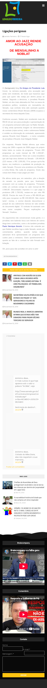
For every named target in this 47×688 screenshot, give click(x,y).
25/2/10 (18, 410)
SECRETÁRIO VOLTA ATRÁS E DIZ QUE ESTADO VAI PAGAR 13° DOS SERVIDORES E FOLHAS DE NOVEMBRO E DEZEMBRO (28, 299)
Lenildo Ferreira (10, 36)
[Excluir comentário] (22, 410)
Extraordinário (10, 256)
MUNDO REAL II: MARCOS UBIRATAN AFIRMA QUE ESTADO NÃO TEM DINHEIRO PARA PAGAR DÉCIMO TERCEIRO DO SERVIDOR (28, 316)
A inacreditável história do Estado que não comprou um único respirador (27, 498)
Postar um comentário (15, 467)
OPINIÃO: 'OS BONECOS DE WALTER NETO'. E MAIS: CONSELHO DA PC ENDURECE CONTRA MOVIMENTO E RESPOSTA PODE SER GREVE (27, 512)
